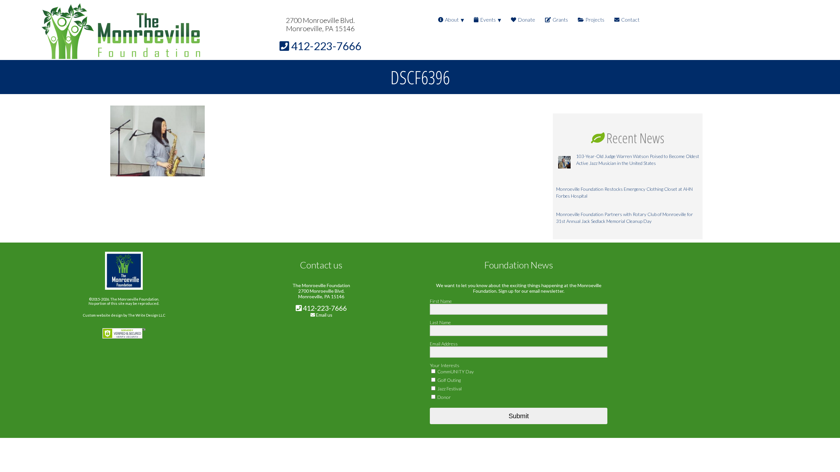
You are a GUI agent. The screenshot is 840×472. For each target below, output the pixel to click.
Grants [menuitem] (560, 19)
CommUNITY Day (455, 371)
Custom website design (103, 315)
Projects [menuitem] (594, 19)
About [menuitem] (452, 19)
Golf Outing (448, 380)
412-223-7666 (324, 308)
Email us (324, 315)
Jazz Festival (449, 388)
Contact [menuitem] (630, 19)
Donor (443, 397)
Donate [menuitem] (526, 19)
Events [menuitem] (488, 19)
